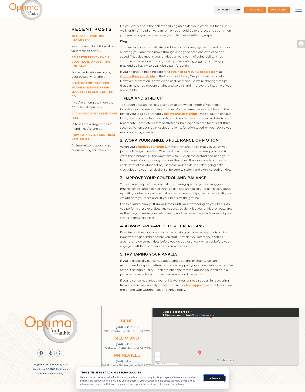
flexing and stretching (180, 114)
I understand (214, 378)
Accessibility (56, 373)
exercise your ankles (151, 147)
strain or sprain (182, 72)
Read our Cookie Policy (172, 384)
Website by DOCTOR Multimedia (50, 369)
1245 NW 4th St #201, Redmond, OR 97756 (127, 348)
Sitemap (42, 373)
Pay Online (279, 10)
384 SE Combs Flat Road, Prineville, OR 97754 (127, 365)
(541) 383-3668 (127, 327)
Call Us (255, 10)
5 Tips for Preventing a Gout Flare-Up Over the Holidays (90, 62)
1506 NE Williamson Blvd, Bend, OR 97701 (127, 331)
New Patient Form (227, 10)
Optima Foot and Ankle (137, 76)
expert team (209, 72)
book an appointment (196, 285)
